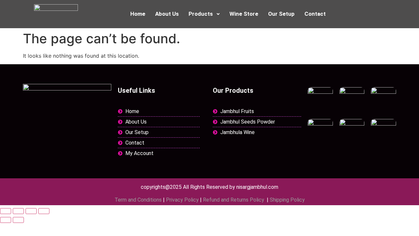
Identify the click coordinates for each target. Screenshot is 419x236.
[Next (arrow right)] (18, 220)
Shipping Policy (287, 200)
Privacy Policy (182, 200)
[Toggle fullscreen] (18, 211)
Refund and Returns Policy (234, 200)
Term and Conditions (138, 200)
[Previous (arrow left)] (5, 220)
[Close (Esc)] (43, 211)
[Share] (31, 211)
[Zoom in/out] (5, 211)
